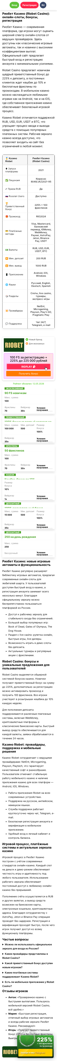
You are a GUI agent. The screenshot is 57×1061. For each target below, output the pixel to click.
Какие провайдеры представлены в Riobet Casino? (25, 955)
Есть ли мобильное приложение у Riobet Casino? (28, 984)
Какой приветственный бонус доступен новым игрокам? (27, 965)
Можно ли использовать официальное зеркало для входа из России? (27, 946)
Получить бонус (28, 373)
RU (43, 5)
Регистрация (29, 5)
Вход (14, 5)
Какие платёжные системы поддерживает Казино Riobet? (20, 974)
